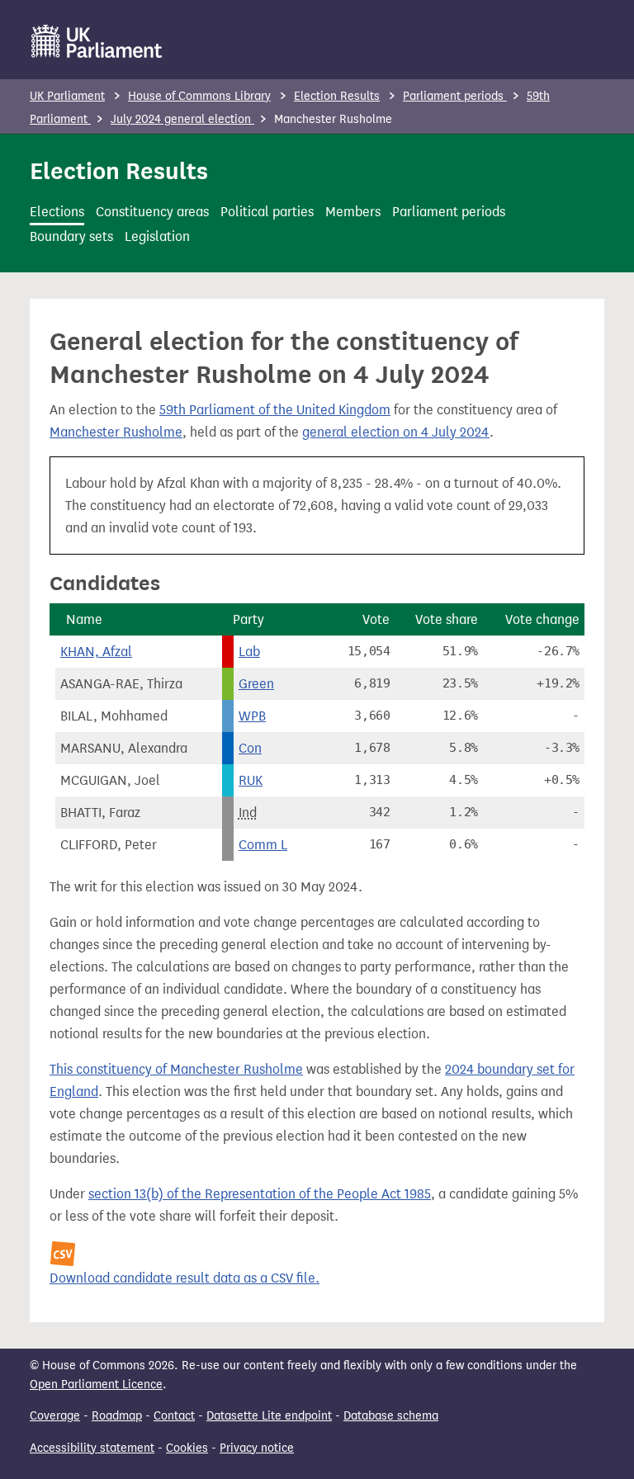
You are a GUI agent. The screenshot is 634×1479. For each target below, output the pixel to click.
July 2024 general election (182, 119)
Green (256, 684)
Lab (249, 651)
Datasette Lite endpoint (269, 1416)
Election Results (337, 96)
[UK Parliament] (97, 41)
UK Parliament (67, 96)
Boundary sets (71, 236)
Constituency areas (152, 212)
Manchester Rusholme (116, 432)
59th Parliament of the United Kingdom (274, 410)
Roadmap (117, 1416)
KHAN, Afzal (96, 651)
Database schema (390, 1416)
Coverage (55, 1416)
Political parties (267, 212)
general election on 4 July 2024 (396, 432)
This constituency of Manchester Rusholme (176, 1069)
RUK (251, 780)
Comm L (263, 845)
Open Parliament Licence (96, 1384)
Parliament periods (455, 96)
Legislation (157, 236)
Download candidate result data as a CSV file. (184, 1278)
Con (250, 748)
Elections (57, 212)
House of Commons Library (199, 96)
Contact (174, 1416)
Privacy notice (257, 1448)
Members (353, 212)
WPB (252, 716)
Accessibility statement (92, 1448)
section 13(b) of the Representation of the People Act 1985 (259, 1194)
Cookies (187, 1448)
